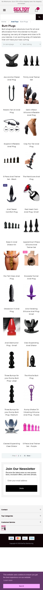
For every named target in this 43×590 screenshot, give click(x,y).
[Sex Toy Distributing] (21, 10)
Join (21, 488)
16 (25, 456)
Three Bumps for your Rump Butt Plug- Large (12, 378)
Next (29, 456)
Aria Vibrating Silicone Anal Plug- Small (31, 311)
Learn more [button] (8, 580)
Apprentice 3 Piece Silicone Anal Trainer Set (31, 244)
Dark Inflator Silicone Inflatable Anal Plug (31, 112)
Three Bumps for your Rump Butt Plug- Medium (12, 412)
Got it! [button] (21, 586)
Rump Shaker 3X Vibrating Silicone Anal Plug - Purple (31, 412)
